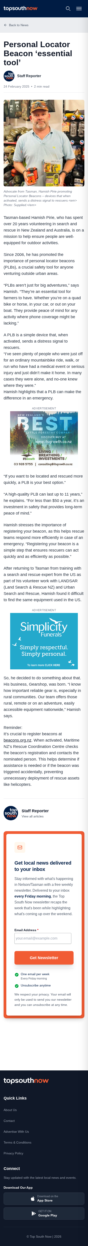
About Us (10, 1110)
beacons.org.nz (17, 740)
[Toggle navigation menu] (79, 9)
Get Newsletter (44, 958)
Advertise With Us (16, 1131)
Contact (9, 1121)
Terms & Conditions (17, 1142)
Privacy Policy (13, 1153)
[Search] (68, 8)
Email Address (26, 930)
